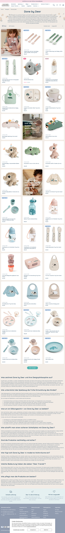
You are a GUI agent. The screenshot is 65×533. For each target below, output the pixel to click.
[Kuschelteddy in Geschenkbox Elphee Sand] (11, 151)
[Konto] (57, 5)
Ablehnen (46, 529)
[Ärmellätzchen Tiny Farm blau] (11, 291)
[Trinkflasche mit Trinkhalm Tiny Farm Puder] (54, 206)
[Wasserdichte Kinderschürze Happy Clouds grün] (11, 95)
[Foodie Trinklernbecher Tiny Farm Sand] (54, 95)
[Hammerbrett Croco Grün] (54, 123)
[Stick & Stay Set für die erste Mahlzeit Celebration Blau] (11, 206)
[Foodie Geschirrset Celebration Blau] (32, 318)
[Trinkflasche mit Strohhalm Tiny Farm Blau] (11, 234)
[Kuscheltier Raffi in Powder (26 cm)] (54, 151)
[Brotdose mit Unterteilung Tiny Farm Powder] (32, 263)
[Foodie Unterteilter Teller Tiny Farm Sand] (32, 95)
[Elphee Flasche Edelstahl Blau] (32, 206)
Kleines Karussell (7, 530)
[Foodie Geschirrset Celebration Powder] (11, 318)
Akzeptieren (33, 529)
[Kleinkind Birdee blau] (32, 67)
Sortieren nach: (47, 26)
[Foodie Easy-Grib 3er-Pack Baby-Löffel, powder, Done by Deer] (32, 39)
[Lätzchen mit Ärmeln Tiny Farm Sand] (54, 179)
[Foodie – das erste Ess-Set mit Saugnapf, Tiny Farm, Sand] (54, 318)
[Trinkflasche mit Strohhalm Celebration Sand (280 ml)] (32, 234)
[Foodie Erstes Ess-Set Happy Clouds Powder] (32, 347)
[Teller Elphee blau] (54, 347)
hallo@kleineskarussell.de (8, 511)
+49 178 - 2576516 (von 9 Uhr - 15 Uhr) (9, 514)
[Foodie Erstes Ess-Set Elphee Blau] (11, 347)
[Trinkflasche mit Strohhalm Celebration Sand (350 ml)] (54, 67)
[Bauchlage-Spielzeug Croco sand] (11, 123)
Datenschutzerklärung (31, 526)
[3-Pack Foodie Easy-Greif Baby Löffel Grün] (54, 39)
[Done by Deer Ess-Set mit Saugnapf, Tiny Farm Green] (11, 67)
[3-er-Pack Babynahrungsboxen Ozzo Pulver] (11, 263)
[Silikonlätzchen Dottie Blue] (32, 291)
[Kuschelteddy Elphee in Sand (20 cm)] (11, 179)
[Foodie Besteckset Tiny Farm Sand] (54, 234)
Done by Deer (26, 49)
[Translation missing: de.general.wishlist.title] (60, 5)
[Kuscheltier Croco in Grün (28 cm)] (32, 151)
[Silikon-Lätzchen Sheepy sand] (54, 291)
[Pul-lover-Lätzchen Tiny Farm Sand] (54, 263)
